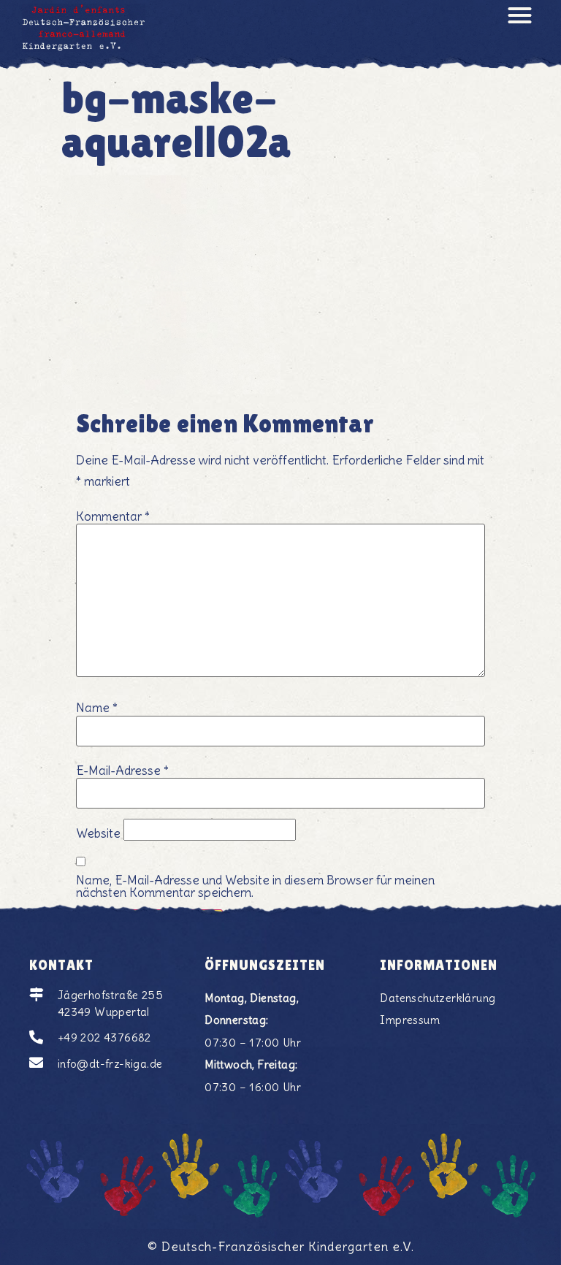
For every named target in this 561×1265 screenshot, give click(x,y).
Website (98, 834)
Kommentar (113, 517)
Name (97, 708)
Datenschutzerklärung (437, 998)
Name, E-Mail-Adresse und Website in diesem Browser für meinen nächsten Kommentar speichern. (255, 886)
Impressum (410, 1020)
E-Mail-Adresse (122, 771)
